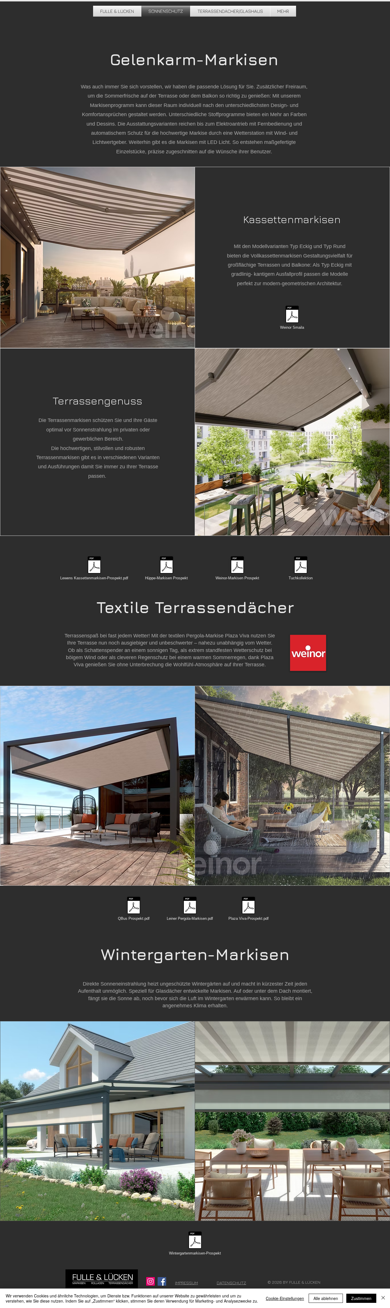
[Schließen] (383, 1298)
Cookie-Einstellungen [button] (285, 1298)
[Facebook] (162, 1281)
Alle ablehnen (325, 1298)
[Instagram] (150, 1281)
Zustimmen (361, 1298)
